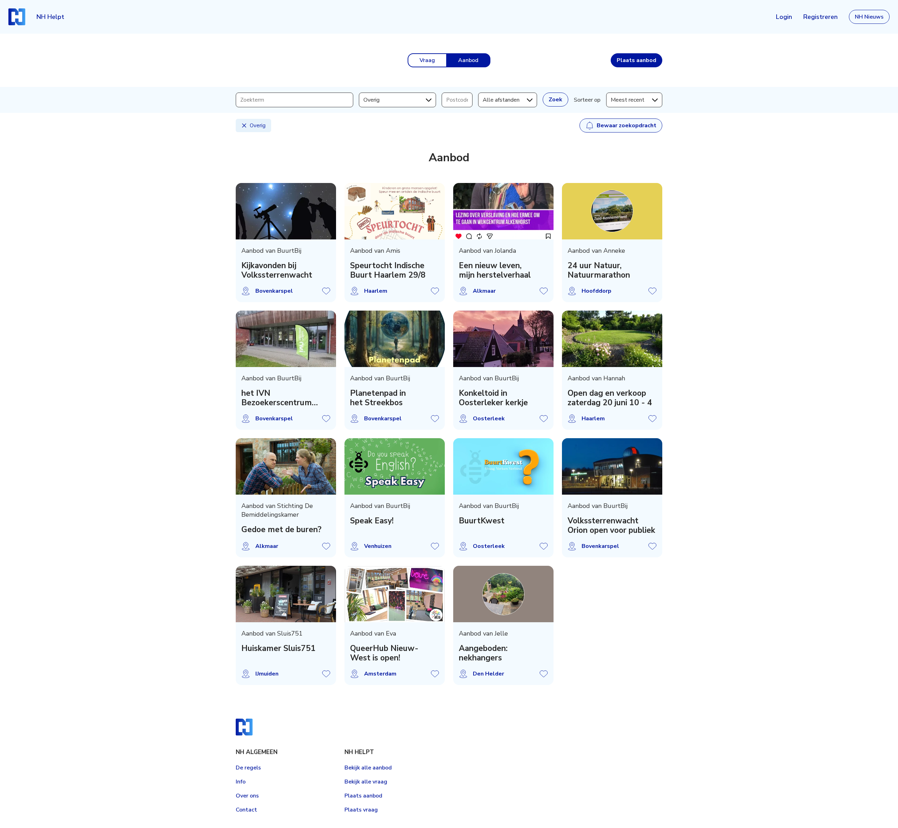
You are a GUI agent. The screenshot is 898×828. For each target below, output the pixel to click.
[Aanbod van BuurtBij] (286, 211)
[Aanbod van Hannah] (612, 339)
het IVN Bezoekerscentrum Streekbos (276, 397)
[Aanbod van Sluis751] (286, 594)
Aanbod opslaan (326, 291)
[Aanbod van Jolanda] (503, 211)
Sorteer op (587, 100)
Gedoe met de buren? (281, 529)
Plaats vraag (361, 810)
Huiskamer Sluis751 (278, 648)
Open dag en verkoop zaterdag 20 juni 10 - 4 (610, 397)
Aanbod (468, 60)
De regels (248, 768)
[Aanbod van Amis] (394, 211)
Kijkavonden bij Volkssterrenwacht (276, 270)
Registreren (820, 17)
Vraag (427, 60)
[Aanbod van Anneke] (612, 211)
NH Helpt (50, 17)
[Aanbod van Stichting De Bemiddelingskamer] (286, 466)
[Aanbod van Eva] (394, 594)
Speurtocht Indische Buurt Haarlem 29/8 (387, 270)
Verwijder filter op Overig (244, 125)
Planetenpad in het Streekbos (378, 397)
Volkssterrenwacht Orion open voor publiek (611, 525)
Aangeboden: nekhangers (483, 653)
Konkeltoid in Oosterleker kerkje (493, 397)
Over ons (247, 796)
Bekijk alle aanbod (368, 768)
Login (784, 17)
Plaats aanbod (363, 796)
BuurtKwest (481, 520)
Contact (246, 810)
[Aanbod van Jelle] (503, 594)
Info (241, 782)
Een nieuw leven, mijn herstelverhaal (495, 270)
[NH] (16, 16)
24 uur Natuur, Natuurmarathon (599, 270)
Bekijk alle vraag (365, 782)
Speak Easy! (372, 520)
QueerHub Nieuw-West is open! (384, 653)
